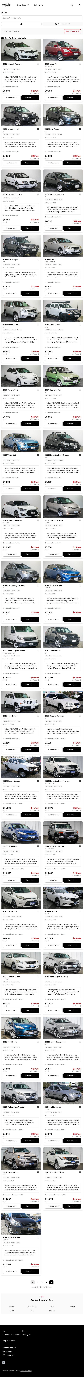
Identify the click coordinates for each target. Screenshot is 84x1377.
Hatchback (32, 1306)
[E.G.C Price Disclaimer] (6, 93)
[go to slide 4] (22, 59)
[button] (21, 24)
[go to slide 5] (24, 59)
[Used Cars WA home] (7, 4)
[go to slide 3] (21, 59)
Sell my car (38, 5)
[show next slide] (37, 51)
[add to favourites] (38, 64)
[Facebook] (3, 1362)
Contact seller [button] (11, 98)
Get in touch (7, 1351)
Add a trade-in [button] (71, 31)
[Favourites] (72, 4)
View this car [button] (30, 98)
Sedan (72, 1306)
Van (31, 1310)
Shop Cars (21, 5)
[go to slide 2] (19, 59)
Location (10, 1355)
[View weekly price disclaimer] (38, 93)
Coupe (11, 1306)
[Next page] (51, 1282)
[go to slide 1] (17, 59)
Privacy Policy (26, 1371)
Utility (12, 1310)
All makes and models (11, 1335)
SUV (52, 1306)
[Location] (79, 4)
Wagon (52, 1310)
